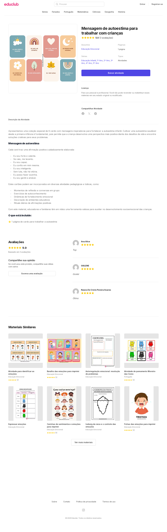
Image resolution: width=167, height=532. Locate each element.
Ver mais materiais (83, 442)
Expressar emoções (17, 424)
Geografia (109, 12)
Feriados (56, 12)
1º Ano (100, 60)
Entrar (142, 4)
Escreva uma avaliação (32, 273)
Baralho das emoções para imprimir (63, 371)
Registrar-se (157, 4)
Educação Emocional (90, 49)
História (121, 12)
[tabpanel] (42, 58)
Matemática (82, 12)
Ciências (96, 12)
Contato (66, 501)
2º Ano (107, 60)
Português (68, 12)
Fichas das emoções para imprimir (139, 424)
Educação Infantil (88, 60)
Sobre (54, 501)
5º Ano (96, 63)
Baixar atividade (116, 73)
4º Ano (89, 63)
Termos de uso (108, 501)
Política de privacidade (86, 501)
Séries (45, 12)
